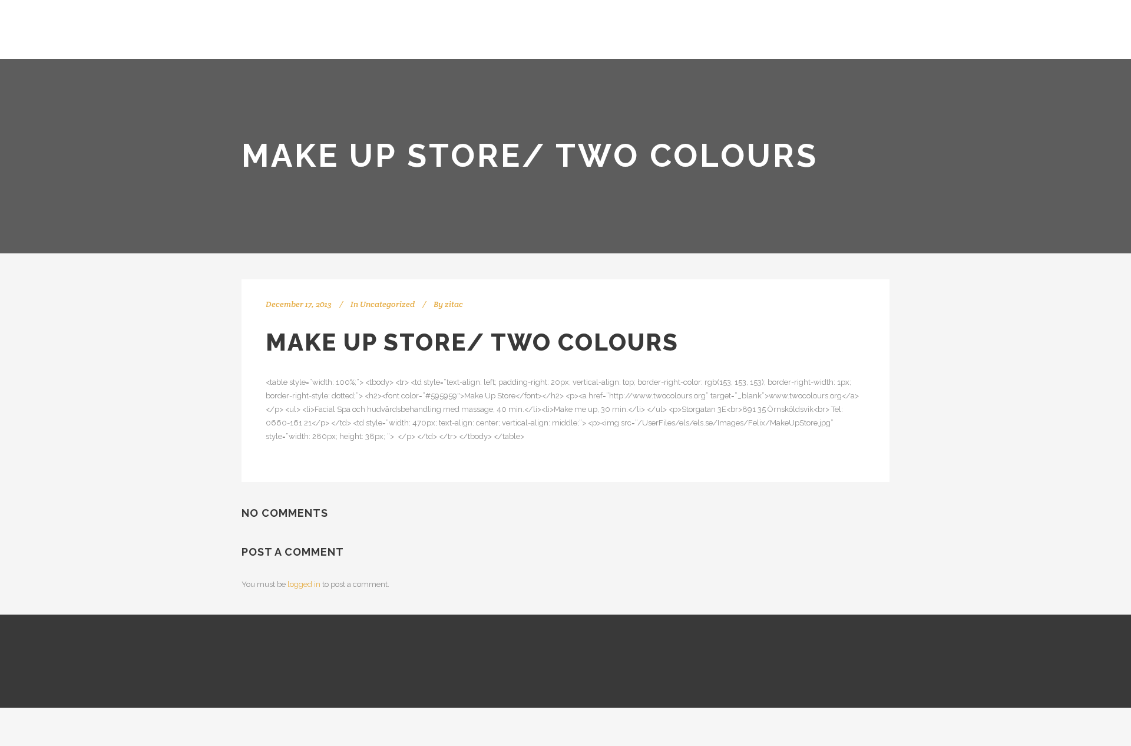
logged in (303, 584)
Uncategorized (387, 304)
